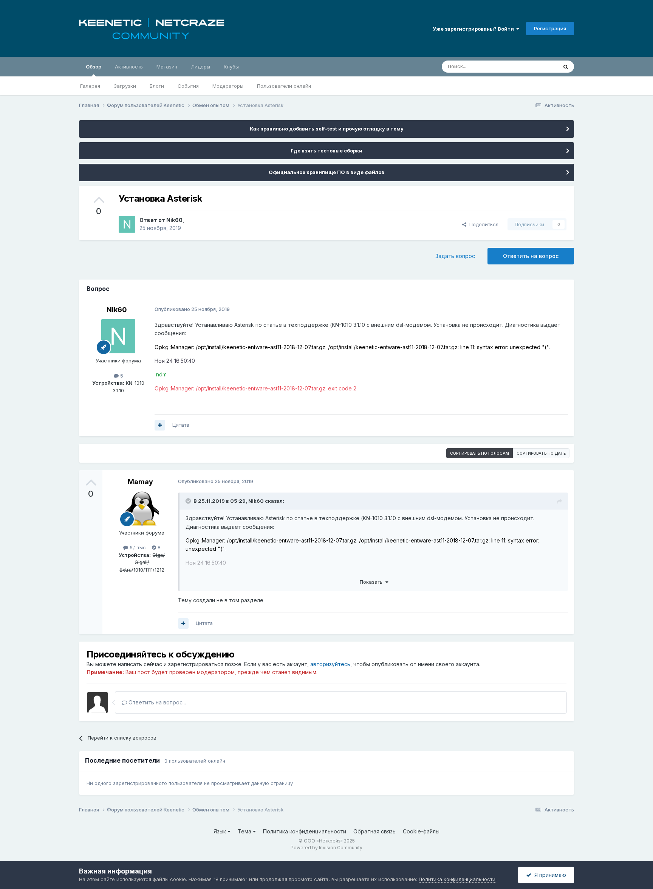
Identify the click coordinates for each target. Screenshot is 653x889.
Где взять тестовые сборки (326, 151)
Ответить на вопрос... (156, 702)
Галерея (90, 86)
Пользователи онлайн (284, 86)
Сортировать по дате (541, 453)
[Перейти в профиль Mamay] (142, 508)
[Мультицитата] (160, 425)
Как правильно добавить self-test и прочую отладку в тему (327, 129)
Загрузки (125, 86)
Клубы (231, 67)
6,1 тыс (137, 547)
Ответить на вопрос (531, 256)
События (188, 86)
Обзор (93, 67)
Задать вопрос (455, 256)
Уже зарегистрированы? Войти (474, 29)
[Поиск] (565, 67)
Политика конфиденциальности (304, 831)
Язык (220, 831)
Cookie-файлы (421, 831)
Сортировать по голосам (479, 453)
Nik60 (174, 220)
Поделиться (482, 224)
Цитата (180, 425)
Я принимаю (548, 875)
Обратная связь (374, 831)
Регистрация (550, 28)
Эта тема (537, 66)
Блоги (157, 86)
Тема (245, 831)
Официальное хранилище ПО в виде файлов (326, 172)
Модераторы (227, 86)
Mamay (140, 482)
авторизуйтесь (330, 664)
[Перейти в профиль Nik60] (127, 224)
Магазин (166, 67)
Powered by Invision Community (326, 847)
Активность (129, 67)
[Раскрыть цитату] (189, 501)
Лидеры (200, 67)
